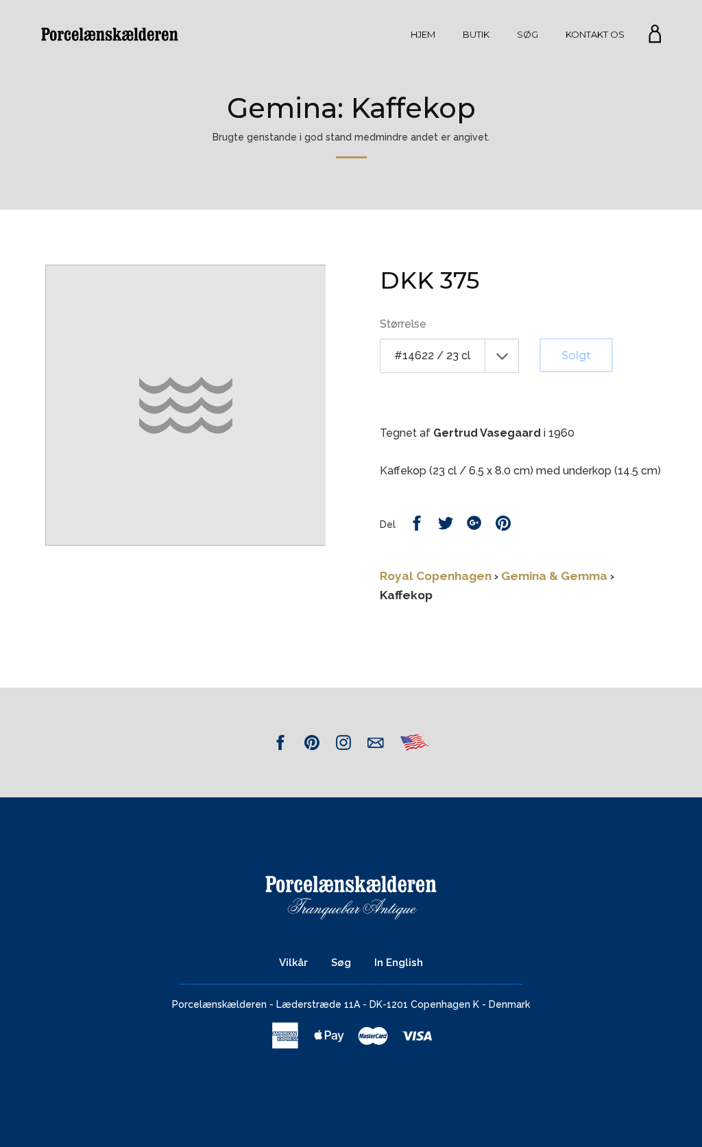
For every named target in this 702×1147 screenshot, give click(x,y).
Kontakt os (595, 34)
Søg (527, 34)
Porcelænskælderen (219, 1004)
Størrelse (403, 323)
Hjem (423, 34)
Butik (476, 34)
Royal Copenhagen (436, 576)
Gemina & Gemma (554, 576)
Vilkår (293, 962)
